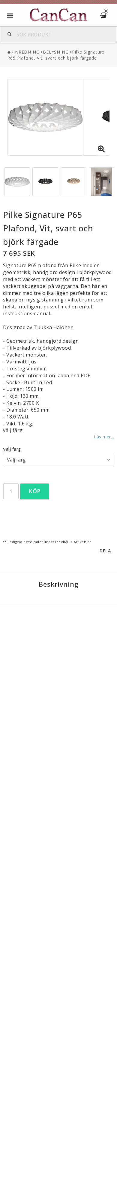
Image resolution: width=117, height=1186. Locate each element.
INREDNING (27, 52)
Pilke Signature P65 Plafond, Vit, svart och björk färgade (55, 55)
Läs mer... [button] (104, 437)
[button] (101, 148)
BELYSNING (56, 52)
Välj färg (12, 449)
